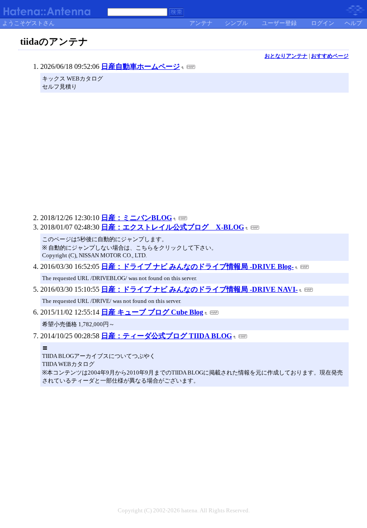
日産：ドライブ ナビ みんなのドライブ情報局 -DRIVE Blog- (197, 266)
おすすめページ (330, 56)
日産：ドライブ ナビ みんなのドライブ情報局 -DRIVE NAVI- (199, 289)
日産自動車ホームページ (140, 66)
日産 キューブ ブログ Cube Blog (152, 312)
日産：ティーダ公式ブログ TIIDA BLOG (166, 336)
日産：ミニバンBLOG (136, 217)
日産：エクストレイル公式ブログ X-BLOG (172, 227)
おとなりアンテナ (286, 56)
